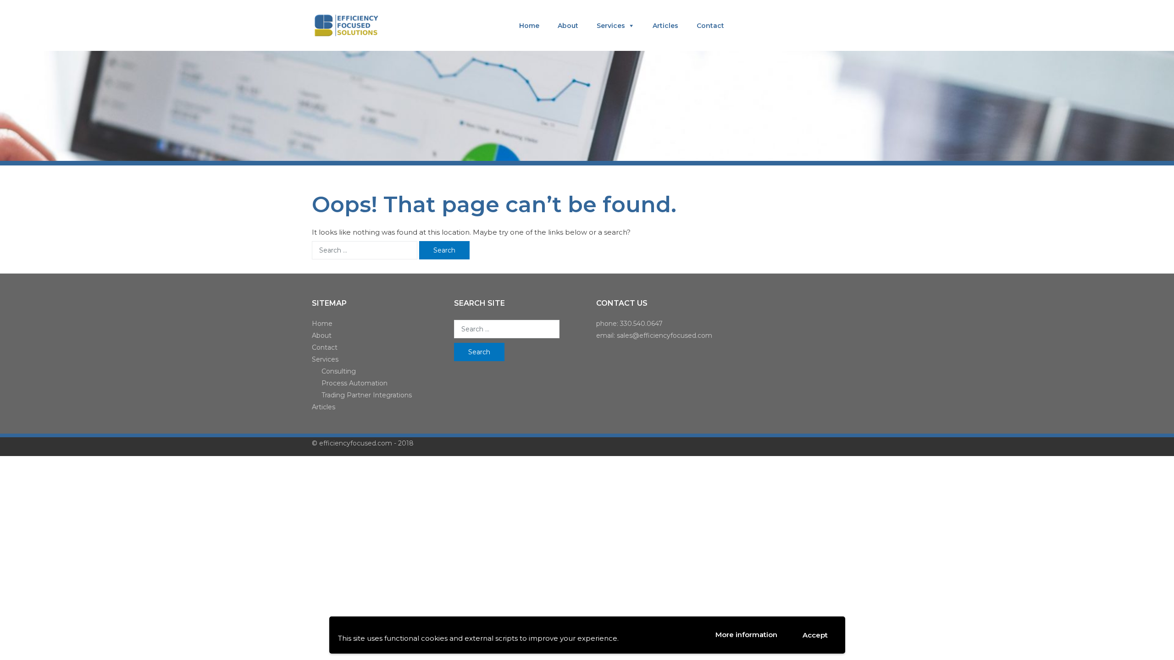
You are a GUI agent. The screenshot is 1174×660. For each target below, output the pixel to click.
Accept (815, 635)
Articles (665, 26)
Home (529, 26)
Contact (710, 26)
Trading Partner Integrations (366, 395)
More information (746, 634)
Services (611, 26)
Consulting (338, 371)
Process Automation (354, 383)
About (568, 26)
